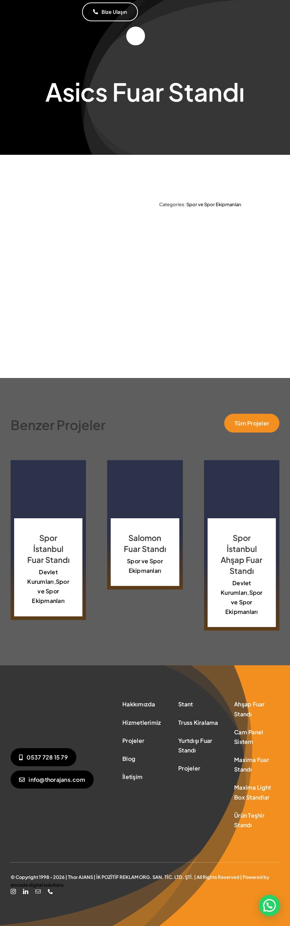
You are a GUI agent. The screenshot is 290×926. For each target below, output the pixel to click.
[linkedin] (25, 891)
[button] (269, 905)
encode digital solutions (37, 885)
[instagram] (13, 891)
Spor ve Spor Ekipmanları (213, 204)
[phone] (50, 891)
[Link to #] (135, 36)
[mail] (38, 891)
